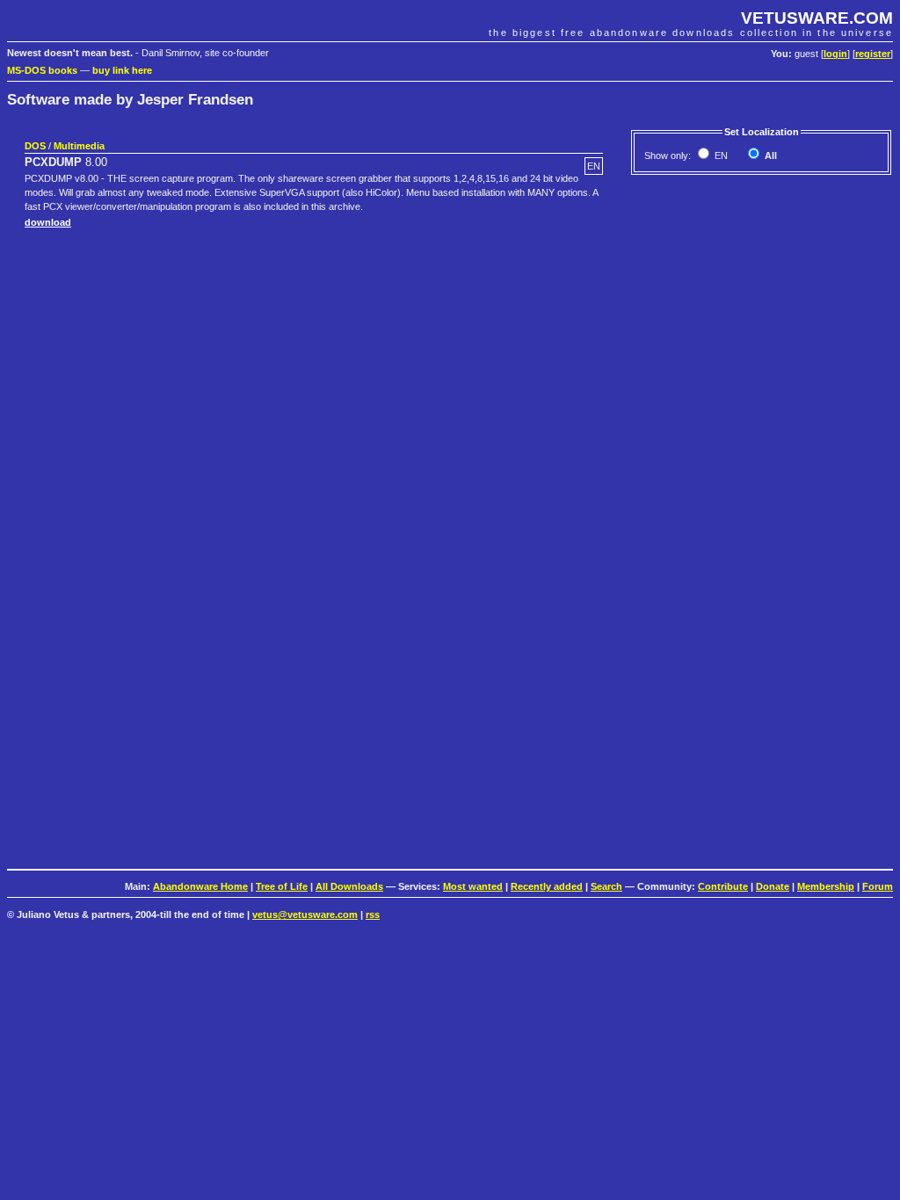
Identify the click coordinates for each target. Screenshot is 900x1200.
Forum (877, 886)
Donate (772, 886)
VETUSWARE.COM (817, 18)
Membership (825, 886)
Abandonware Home (200, 886)
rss (373, 914)
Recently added (547, 886)
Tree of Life (282, 886)
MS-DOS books (42, 70)
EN (720, 155)
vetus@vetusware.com (305, 914)
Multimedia (79, 146)
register (872, 53)
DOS (35, 146)
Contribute (723, 886)
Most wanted (473, 886)
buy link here (122, 70)
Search (606, 886)
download (48, 222)
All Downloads (349, 886)
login (835, 53)
